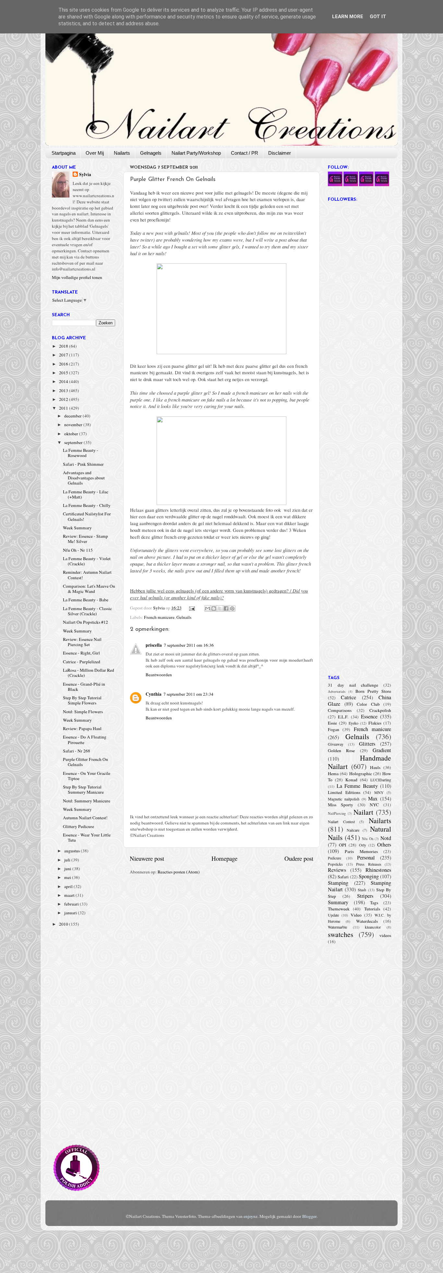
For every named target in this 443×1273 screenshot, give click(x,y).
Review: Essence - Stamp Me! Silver (85, 538)
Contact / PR (244, 153)
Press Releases (368, 864)
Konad (351, 780)
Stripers (365, 895)
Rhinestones (378, 869)
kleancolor (373, 927)
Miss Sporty (340, 805)
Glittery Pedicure (78, 826)
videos (385, 935)
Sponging (369, 876)
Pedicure (334, 857)
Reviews (337, 869)
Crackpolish (380, 710)
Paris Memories (361, 851)
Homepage (224, 858)
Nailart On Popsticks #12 (85, 622)
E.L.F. (343, 717)
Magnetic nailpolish (343, 798)
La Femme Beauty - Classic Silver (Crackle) (87, 611)
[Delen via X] (220, 608)
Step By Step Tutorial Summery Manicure (83, 789)
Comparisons (340, 710)
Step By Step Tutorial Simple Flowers (82, 700)
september (74, 442)
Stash (362, 889)
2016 (64, 364)
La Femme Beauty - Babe (85, 600)
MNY (379, 792)
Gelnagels (151, 153)
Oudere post (298, 858)
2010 (64, 924)
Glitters (367, 743)
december (73, 416)
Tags (374, 903)
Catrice (348, 697)
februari (72, 904)
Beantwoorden (159, 675)
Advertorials (336, 691)
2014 (64, 381)
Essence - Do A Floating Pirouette (84, 739)
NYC (374, 805)
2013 (64, 390)
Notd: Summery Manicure (86, 801)
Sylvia (85, 175)
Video (356, 915)
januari (71, 913)
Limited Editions (344, 792)
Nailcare (353, 830)
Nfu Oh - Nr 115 (78, 550)
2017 (64, 355)
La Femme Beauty (357, 785)
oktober (71, 434)
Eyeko (353, 723)
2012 (64, 399)
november (73, 424)
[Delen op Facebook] (226, 608)
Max (372, 798)
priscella (154, 645)
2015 (64, 373)
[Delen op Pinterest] (232, 608)
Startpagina (64, 153)
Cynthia (154, 694)
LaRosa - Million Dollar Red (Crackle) (88, 672)
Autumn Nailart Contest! (85, 818)
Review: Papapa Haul (82, 728)
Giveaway (335, 744)
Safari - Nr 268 (76, 751)
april (69, 886)
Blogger (309, 1216)
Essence (369, 716)
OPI (342, 845)
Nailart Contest (341, 821)
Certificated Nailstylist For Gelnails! (87, 516)
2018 (64, 346)
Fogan (333, 729)
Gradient (382, 750)
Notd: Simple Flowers (83, 712)
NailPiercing (337, 813)
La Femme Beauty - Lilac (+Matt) (85, 494)
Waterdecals (367, 921)
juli (67, 860)
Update (333, 915)
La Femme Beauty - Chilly (87, 505)
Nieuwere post (147, 858)
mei (68, 877)
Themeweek (339, 909)
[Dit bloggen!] (213, 608)
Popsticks (335, 864)
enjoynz (250, 1216)
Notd (385, 838)
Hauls (375, 767)
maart (70, 895)
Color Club (368, 704)
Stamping (338, 882)
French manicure (159, 617)
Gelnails (183, 617)
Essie (332, 723)
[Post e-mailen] (191, 608)
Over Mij (95, 153)
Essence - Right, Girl (81, 653)
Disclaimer (279, 153)
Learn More (347, 16)
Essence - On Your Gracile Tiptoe (86, 775)
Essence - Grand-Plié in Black (84, 686)
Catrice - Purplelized (81, 662)
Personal (366, 857)
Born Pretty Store (373, 691)
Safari (343, 877)
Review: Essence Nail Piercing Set (82, 641)
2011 (64, 408)
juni (68, 868)
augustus (72, 851)
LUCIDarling (380, 779)
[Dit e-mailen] (207, 608)
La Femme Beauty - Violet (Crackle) (87, 561)
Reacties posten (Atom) (179, 872)
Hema (333, 773)
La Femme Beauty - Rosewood (80, 452)
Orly (362, 844)
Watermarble (337, 927)
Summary (338, 902)
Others (384, 844)
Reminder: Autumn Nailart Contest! (87, 574)
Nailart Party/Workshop (196, 153)
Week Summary (77, 528)
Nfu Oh (367, 838)
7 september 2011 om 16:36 (189, 645)
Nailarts (122, 153)
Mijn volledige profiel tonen (77, 277)
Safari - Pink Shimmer (83, 464)
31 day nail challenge (353, 685)
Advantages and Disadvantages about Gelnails (84, 478)
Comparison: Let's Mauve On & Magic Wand (89, 588)
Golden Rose (341, 750)
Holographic (360, 773)
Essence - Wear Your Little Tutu (87, 837)
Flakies (374, 723)
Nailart (363, 812)
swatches (340, 934)
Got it (378, 16)
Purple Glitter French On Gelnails (85, 761)
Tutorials (372, 909)
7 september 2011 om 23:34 (188, 694)
